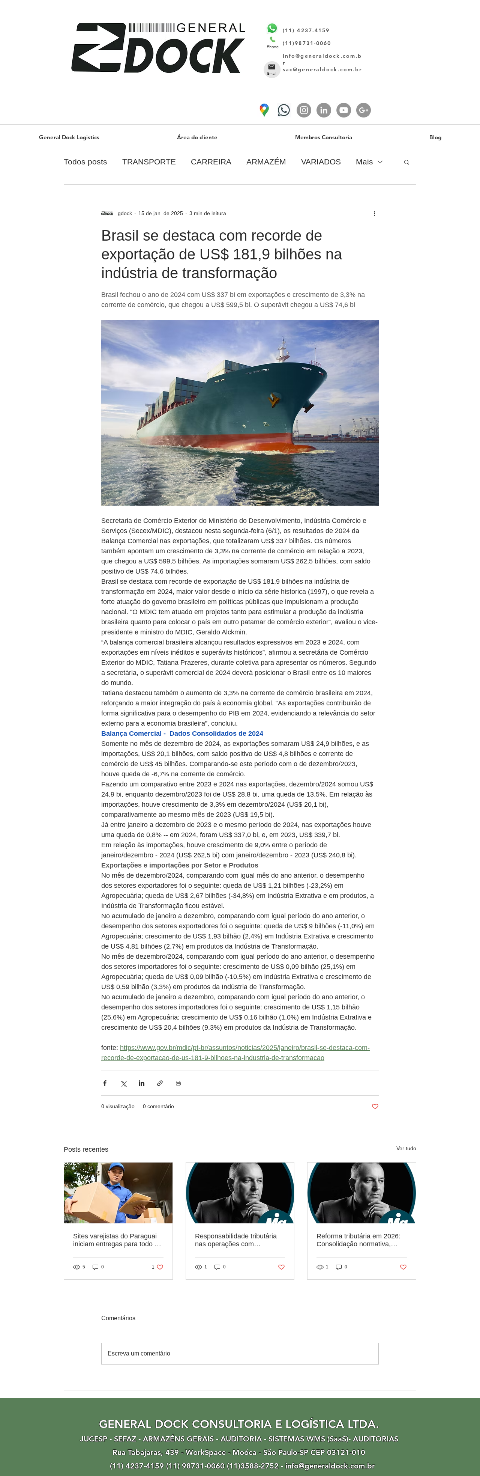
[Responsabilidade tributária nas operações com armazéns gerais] (240, 1193)
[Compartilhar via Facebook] (104, 1083)
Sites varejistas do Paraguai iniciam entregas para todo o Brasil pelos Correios (115, 1240)
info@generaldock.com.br (330, 1465)
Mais (364, 161)
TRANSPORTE (149, 161)
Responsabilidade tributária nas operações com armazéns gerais (236, 1240)
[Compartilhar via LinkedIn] (141, 1083)
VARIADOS (321, 161)
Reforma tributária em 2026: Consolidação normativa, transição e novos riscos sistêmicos (358, 1240)
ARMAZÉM (266, 161)
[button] (406, 162)
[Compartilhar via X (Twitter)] (123, 1083)
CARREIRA (211, 161)
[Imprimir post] (178, 1083)
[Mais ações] (374, 213)
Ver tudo (406, 1148)
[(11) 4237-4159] (284, 110)
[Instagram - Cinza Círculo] (304, 110)
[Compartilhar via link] (160, 1083)
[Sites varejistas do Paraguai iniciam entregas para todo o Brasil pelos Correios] (118, 1193)
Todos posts (85, 161)
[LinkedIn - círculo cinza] (323, 110)
